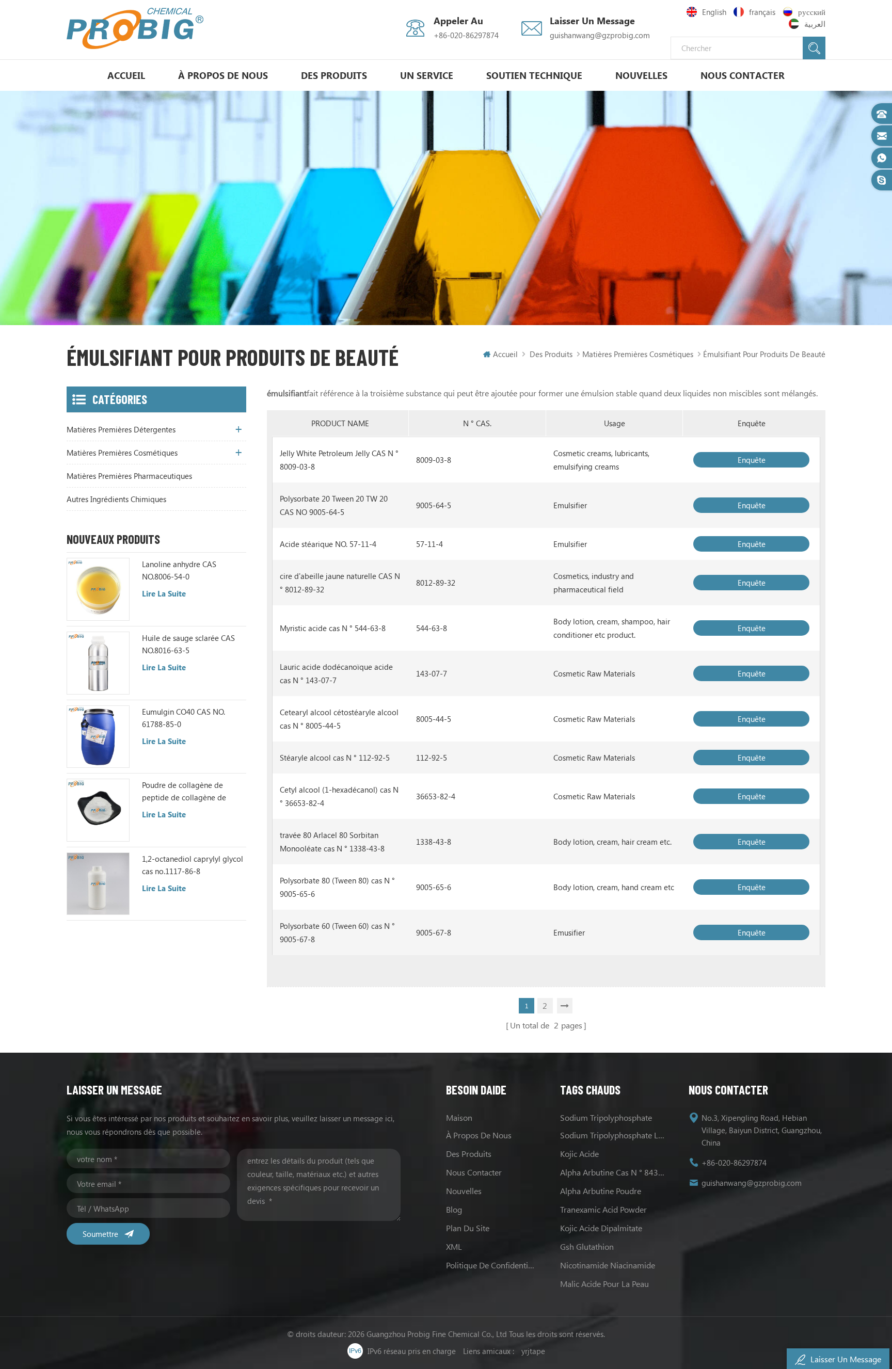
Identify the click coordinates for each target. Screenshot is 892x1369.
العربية (814, 24)
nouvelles (641, 75)
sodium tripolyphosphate (606, 1117)
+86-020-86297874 (466, 35)
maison (459, 1117)
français (762, 12)
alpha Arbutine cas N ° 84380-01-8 (613, 1172)
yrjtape (533, 1351)
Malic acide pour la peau (604, 1283)
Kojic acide (579, 1153)
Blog (454, 1209)
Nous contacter (742, 75)
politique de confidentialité (491, 1265)
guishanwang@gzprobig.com (600, 35)
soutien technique (534, 75)
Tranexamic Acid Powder (603, 1209)
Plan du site (467, 1227)
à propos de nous (223, 75)
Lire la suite (164, 593)
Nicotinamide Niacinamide (607, 1265)
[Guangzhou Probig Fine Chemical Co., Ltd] (135, 28)
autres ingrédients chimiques (116, 499)
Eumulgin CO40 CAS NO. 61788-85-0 (183, 717)
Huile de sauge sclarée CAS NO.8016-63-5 (188, 644)
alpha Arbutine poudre (600, 1190)
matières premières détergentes (121, 429)
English (714, 12)
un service (426, 75)
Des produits (334, 75)
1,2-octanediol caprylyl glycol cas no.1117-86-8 (192, 864)
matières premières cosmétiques (637, 354)
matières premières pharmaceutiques (129, 476)
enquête (752, 460)
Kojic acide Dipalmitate (601, 1227)
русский (811, 12)
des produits (468, 1153)
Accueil (126, 75)
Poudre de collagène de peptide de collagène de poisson (184, 791)
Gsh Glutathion (587, 1246)
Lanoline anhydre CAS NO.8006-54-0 (179, 570)
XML (454, 1246)
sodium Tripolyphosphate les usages (613, 1135)
